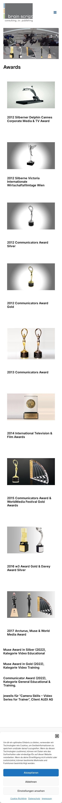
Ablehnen (31, 781)
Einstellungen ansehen (31, 790)
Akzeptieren (31, 772)
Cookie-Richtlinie (18, 798)
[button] (57, 736)
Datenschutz (34, 798)
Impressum (47, 798)
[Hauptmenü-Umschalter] (55, 12)
